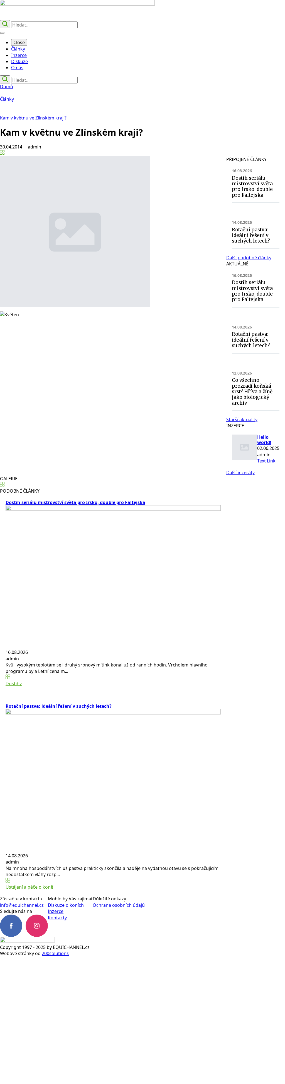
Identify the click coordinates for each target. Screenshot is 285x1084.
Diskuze (19, 61)
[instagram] (37, 926)
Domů (6, 86)
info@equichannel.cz (22, 905)
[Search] (5, 24)
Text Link (266, 461)
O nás (17, 67)
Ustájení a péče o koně (29, 887)
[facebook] (11, 926)
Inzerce (19, 55)
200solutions (55, 953)
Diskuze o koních (66, 905)
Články (18, 49)
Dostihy (14, 683)
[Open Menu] (2, 33)
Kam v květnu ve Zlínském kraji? (33, 118)
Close (19, 42)
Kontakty (57, 918)
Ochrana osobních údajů (119, 905)
